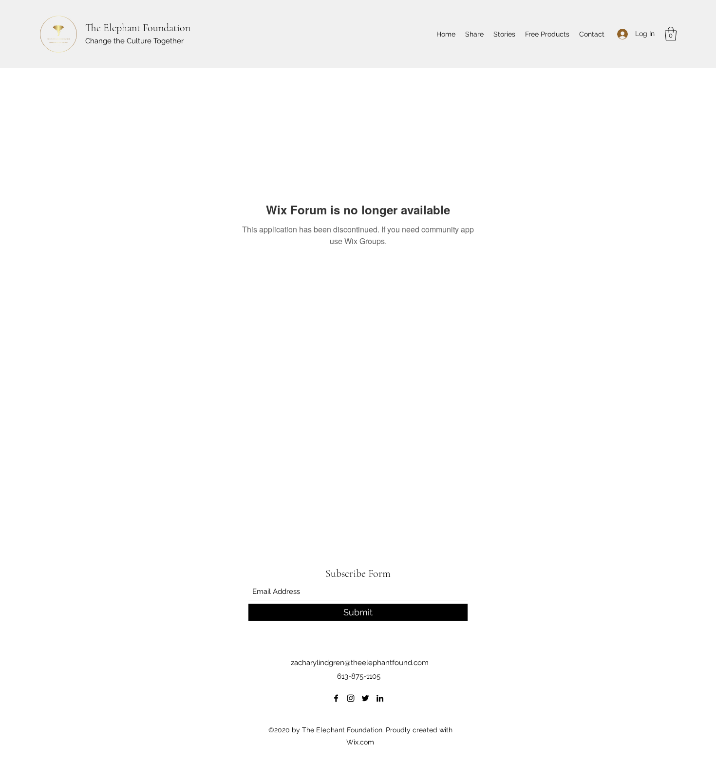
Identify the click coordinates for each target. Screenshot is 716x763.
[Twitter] (365, 698)
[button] (671, 34)
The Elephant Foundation (137, 27)
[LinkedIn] (380, 698)
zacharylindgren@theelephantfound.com (360, 662)
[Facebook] (336, 698)
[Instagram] (351, 698)
